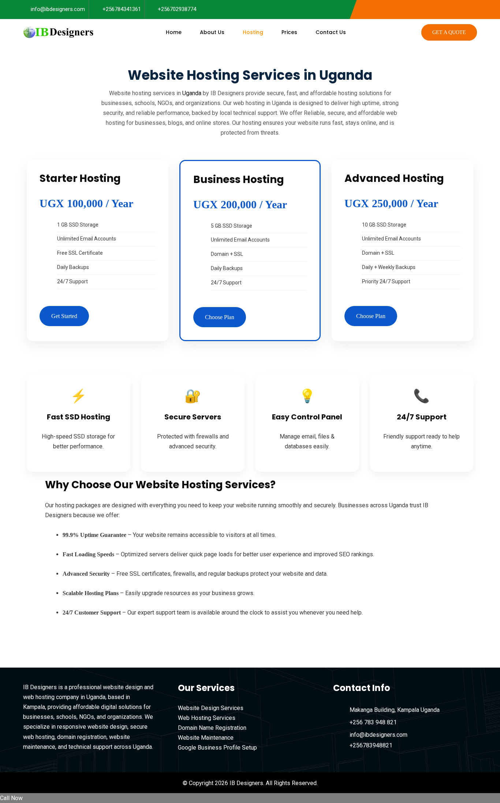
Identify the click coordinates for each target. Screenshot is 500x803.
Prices (289, 32)
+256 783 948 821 (373, 722)
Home (174, 32)
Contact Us (331, 32)
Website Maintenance (206, 737)
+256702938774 (177, 9)
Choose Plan (219, 317)
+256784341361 (121, 9)
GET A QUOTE (449, 32)
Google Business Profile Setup (217, 747)
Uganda (191, 93)
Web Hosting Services (206, 717)
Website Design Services (210, 708)
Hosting (253, 32)
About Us (212, 32)
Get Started (64, 316)
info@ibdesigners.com (58, 9)
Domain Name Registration (212, 727)
